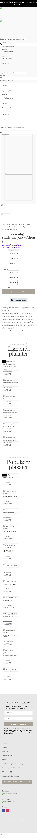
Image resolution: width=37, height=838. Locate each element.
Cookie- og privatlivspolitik (11, 768)
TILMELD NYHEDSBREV (18, 724)
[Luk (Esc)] (6, 834)
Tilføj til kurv (17, 291)
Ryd (9, 288)
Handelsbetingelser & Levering (12, 764)
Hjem (4, 224)
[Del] (4, 834)
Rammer (5, 751)
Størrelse (5, 270)
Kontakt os (5, 760)
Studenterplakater (8, 227)
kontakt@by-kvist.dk (12, 776)
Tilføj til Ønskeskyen (20, 300)
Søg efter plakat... (6, 39)
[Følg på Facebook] (3, 810)
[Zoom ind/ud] (1, 834)
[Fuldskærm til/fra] (2, 834)
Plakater (10, 224)
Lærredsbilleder (7, 756)
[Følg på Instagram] (7, 810)
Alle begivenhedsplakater (23, 224)
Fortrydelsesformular (16, 782)
